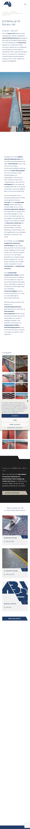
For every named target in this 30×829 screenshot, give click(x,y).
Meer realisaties (14, 618)
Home (6, 11)
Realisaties (13, 11)
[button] (27, 401)
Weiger (15, 420)
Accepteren (15, 415)
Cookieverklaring (11, 427)
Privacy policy (19, 427)
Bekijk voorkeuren (15, 424)
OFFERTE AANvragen (12, 493)
